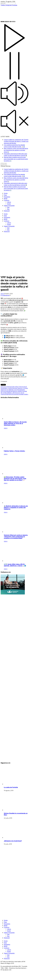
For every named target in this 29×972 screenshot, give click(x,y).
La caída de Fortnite (11, 787)
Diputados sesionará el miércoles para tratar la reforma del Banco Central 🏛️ (15, 154)
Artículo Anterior (6, 386)
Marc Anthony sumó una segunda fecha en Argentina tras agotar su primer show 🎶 (16, 150)
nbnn (2, 293)
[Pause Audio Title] (14, 79)
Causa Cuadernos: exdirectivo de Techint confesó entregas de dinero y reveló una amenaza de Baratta (16, 141)
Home (5, 193)
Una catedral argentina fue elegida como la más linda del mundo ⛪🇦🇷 (14, 146)
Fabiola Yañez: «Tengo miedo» (14, 451)
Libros (9, 202)
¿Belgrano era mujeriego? (13, 841)
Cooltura (6, 200)
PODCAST (7, 211)
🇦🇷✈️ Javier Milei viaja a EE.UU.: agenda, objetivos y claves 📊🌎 (15, 564)
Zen (8, 209)
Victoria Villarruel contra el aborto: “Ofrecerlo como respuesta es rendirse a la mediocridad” (16, 536)
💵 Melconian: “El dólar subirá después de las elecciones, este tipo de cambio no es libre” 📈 (15, 478)
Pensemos (7, 197)
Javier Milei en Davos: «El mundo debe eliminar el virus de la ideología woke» (15, 423)
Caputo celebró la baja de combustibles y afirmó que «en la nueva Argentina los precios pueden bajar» (14, 392)
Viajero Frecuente (9, 205)
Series (9, 204)
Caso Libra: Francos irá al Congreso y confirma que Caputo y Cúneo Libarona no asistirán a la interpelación (14, 388)
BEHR (5, 198)
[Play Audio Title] (14, 51)
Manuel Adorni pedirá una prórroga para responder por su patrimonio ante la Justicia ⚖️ (16, 159)
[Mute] (14, 107)
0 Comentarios (5, 295)
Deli (8, 207)
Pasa (5, 195)
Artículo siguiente (6, 391)
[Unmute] (14, 135)
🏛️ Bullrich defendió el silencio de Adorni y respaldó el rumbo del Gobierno (16, 507)
